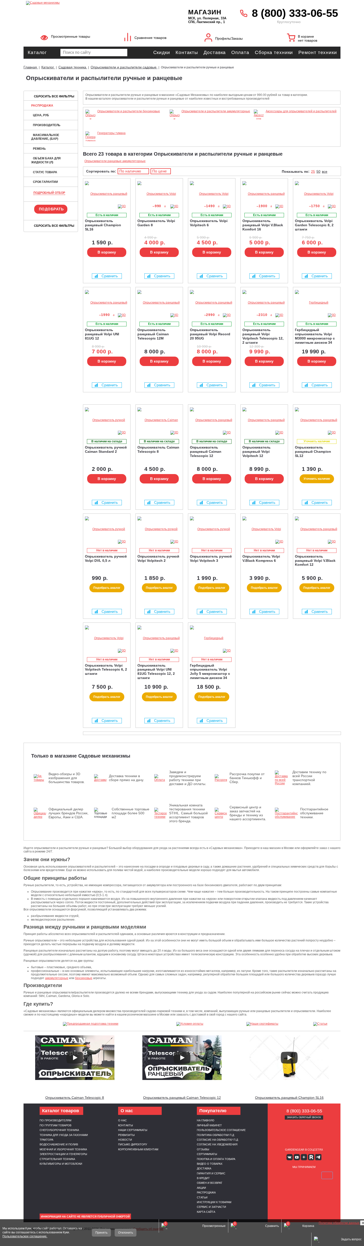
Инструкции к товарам (214, 1202)
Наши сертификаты (132, 1130)
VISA (280, 1175)
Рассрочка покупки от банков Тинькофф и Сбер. (247, 778)
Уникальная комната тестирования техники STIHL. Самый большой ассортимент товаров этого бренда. (188, 813)
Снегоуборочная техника (59, 1130)
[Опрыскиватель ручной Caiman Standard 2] (107, 420)
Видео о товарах (209, 1163)
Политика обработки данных (339, 1223)
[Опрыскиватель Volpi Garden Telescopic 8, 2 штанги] (316, 194)
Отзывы (203, 1149)
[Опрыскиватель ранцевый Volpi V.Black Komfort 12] (316, 529)
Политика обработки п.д (215, 1134)
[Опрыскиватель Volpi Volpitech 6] (212, 194)
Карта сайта (206, 1211)
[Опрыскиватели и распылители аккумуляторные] (175, 126)
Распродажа (42, 105)
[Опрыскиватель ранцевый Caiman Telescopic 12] (212, 420)
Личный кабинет (209, 1125)
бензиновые (83, 978)
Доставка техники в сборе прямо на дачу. (126, 778)
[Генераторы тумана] (90, 140)
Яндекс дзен (304, 1157)
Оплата (240, 52)
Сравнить (110, 276)
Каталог (37, 52)
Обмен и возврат (209, 1182)
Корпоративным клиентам (138, 1149)
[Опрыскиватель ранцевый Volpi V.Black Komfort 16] (264, 194)
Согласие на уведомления (217, 1144)
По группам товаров (55, 1125)
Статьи (202, 1197)
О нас (122, 1120)
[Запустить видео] (74, 1058)
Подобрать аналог (106, 588)
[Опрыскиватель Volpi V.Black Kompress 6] (264, 529)
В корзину (107, 252)
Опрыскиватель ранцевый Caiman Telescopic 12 (182, 1098)
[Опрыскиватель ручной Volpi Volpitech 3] (212, 529)
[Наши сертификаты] (262, 1024)
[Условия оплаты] (189, 1024)
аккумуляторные (56, 978)
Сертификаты (207, 1154)
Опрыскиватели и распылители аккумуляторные (216, 111)
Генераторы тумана (111, 133)
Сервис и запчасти (211, 1206)
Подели (309, 1175)
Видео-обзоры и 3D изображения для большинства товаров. (67, 778)
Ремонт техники (317, 52)
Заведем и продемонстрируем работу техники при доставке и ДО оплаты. (187, 778)
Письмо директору (132, 1144)
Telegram (318, 1157)
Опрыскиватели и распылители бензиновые (128, 111)
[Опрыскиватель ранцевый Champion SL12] (316, 420)
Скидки (161, 52)
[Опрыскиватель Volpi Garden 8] (159, 194)
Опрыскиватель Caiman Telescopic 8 (74, 1098)
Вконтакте (289, 1157)
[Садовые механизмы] (96, 2)
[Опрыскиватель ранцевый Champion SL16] (107, 194)
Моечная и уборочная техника (63, 1149)
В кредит (203, 1178)
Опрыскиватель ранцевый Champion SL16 (289, 1098)
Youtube (297, 1157)
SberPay (327, 1175)
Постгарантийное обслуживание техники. (314, 813)
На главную (205, 1120)
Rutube (311, 1157)
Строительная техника (57, 1159)
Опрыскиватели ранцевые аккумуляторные (115, 161)
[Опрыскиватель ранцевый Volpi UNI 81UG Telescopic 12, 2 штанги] (159, 638)
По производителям (55, 1120)
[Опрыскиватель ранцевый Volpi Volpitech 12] (264, 420)
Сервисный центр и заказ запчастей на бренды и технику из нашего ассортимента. (248, 813)
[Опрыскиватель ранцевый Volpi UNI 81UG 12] (107, 302)
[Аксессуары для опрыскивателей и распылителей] (259, 129)
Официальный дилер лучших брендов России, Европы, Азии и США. (68, 813)
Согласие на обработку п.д (217, 1139)
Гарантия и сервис (211, 1173)
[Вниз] (341, 35)
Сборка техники (274, 52)
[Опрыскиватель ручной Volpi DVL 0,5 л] (107, 529)
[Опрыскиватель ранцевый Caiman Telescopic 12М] (159, 302)
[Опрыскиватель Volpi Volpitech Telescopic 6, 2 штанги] (107, 638)
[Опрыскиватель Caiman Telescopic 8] (159, 420)
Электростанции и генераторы (63, 1154)
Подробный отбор (49, 193)
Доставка (215, 52)
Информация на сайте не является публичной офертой (85, 1216)
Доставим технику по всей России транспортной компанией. (309, 778)
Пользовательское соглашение (221, 1130)
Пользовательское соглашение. (24, 1236)
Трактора (46, 1139)
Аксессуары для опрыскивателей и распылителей (301, 111)
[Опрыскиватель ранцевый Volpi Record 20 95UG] (212, 302)
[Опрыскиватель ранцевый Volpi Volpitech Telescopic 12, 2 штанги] (264, 302)
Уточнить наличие (317, 479)
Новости (125, 1139)
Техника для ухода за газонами (64, 1134)
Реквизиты (126, 1134)
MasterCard (292, 1175)
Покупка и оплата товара (216, 1159)
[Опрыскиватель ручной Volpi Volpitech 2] (159, 529)
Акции (201, 1187)
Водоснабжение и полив (59, 1144)
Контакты (187, 52)
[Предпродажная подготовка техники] (90, 1024)
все (324, 171)
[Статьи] (320, 1024)
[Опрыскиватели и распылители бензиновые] (90, 126)
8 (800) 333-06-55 (295, 13)
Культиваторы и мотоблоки (61, 1163)
